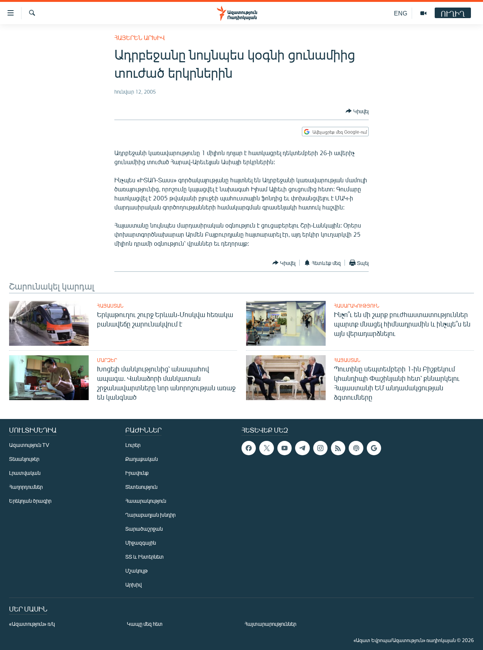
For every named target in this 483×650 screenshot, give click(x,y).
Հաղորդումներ (26, 487)
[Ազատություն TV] (423, 13)
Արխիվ (133, 584)
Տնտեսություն (141, 487)
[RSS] (338, 448)
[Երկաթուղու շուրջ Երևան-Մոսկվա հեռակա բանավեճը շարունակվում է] (49, 323)
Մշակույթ (136, 570)
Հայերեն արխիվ (139, 37)
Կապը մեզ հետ (145, 624)
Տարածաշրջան (144, 528)
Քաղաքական (141, 459)
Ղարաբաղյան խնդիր (150, 514)
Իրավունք (137, 473)
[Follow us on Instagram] (320, 448)
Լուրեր (132, 445)
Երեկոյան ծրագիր (30, 501)
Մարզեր (107, 360)
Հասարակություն (356, 306)
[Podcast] (356, 448)
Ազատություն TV (29, 445)
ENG (400, 13)
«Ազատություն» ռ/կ (32, 624)
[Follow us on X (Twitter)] (266, 448)
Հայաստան (110, 306)
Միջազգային (140, 542)
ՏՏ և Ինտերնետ (144, 556)
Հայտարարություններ (270, 624)
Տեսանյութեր (24, 459)
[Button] (357, 111)
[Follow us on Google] (374, 448)
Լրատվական (24, 473)
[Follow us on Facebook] (249, 448)
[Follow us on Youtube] (284, 448)
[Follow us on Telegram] (302, 448)
